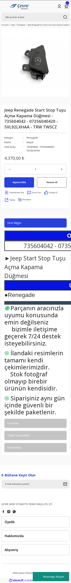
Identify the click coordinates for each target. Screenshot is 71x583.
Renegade (32, 137)
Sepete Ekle (19, 182)
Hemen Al (51, 182)
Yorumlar (13, 423)
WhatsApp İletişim (53, 576)
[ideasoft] (16, 580)
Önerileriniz (14, 447)
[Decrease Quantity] (10, 169)
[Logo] (20, 6)
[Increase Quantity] (61, 169)
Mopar (30, 142)
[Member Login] (59, 6)
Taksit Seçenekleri (18, 435)
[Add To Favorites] (14, 192)
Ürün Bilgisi (14, 223)
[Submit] (66, 484)
